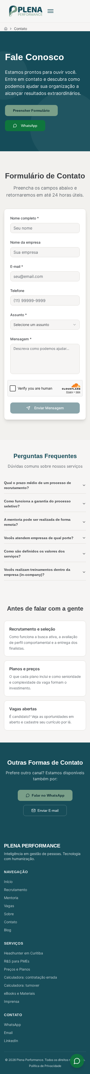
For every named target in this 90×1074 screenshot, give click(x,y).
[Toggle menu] (50, 11)
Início (8, 881)
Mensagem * (21, 339)
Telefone (17, 290)
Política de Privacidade (45, 1066)
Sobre (9, 914)
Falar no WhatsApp (48, 795)
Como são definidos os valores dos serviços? (34, 553)
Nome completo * (24, 218)
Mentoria (11, 898)
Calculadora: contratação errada (30, 977)
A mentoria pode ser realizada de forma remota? (37, 522)
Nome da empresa (25, 242)
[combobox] (45, 325)
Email (8, 1032)
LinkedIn (11, 1041)
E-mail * (16, 266)
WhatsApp (29, 126)
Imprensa (11, 1001)
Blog (7, 930)
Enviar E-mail (48, 810)
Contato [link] (20, 28)
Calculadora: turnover (21, 985)
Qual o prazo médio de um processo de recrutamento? (37, 485)
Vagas (9, 906)
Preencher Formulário (31, 110)
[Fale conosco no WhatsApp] (77, 1061)
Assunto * (18, 315)
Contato (10, 922)
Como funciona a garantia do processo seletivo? (37, 503)
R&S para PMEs (16, 961)
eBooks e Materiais (19, 993)
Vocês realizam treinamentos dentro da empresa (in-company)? (37, 572)
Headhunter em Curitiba (23, 953)
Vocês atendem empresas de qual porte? (39, 538)
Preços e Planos (17, 969)
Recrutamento (15, 889)
